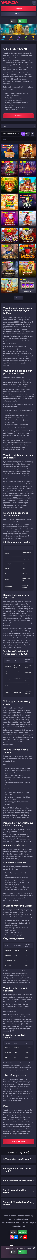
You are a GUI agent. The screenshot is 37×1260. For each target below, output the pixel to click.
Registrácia (18, 9)
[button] (2, 29)
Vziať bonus (18, 116)
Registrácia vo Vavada (18, 1141)
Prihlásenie (18, 14)
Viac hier (18, 298)
